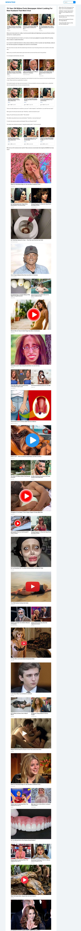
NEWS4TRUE (10, 2)
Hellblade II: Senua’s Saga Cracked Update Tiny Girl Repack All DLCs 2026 (66, 12)
